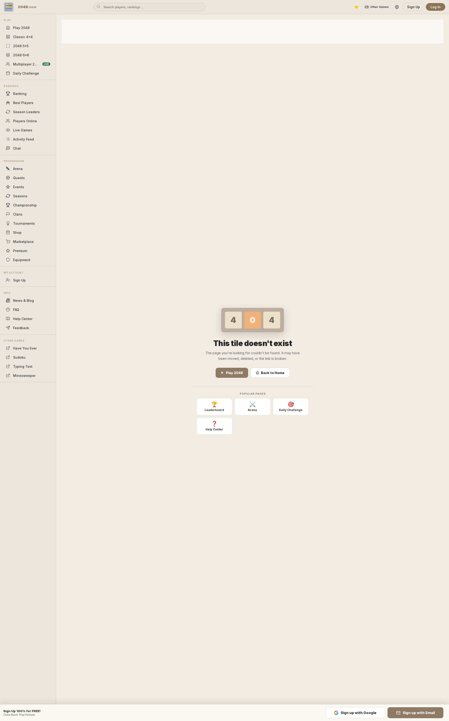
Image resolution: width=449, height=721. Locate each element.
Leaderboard (214, 406)
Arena (252, 406)
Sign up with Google (359, 712)
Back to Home (272, 373)
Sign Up (413, 7)
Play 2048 (234, 373)
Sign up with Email (419, 712)
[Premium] (356, 7)
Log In (436, 7)
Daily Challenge (290, 406)
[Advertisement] (252, 31)
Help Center (214, 426)
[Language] (396, 7)
